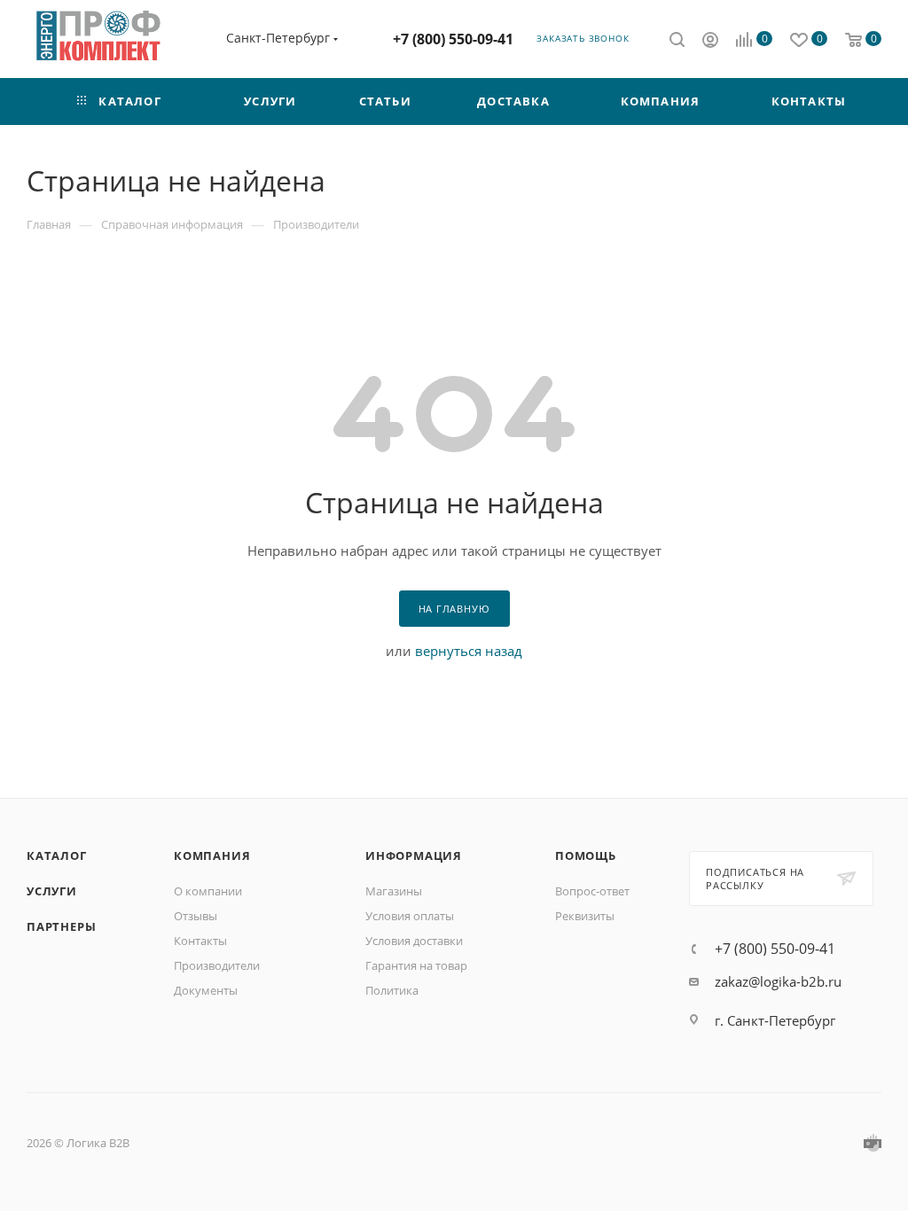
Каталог (57, 855)
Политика (392, 990)
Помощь (585, 855)
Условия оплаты (409, 916)
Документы (206, 990)
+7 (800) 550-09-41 (453, 39)
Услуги (52, 891)
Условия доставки (414, 941)
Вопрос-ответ (592, 891)
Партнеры (61, 926)
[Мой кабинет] (710, 41)
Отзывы (195, 916)
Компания (212, 855)
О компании (208, 891)
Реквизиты (584, 916)
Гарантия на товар (416, 965)
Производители (217, 965)
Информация (413, 855)
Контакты (200, 941)
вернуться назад (468, 651)
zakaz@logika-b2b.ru (778, 981)
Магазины (393, 891)
